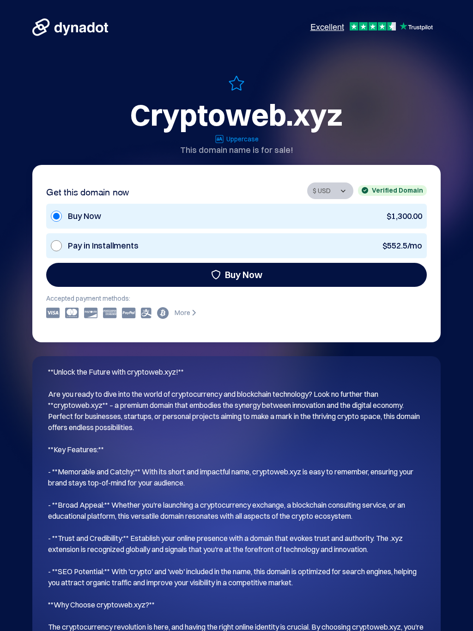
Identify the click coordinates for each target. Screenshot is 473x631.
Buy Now (243, 274)
